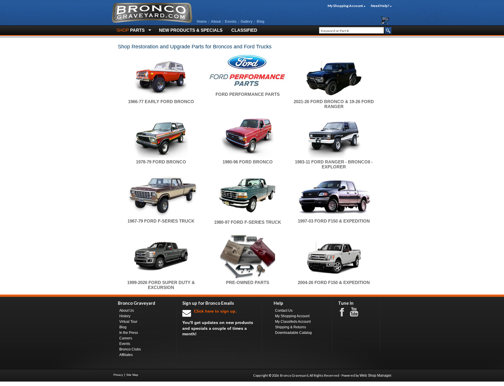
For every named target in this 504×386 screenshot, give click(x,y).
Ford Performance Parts (248, 94)
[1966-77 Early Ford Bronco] (161, 75)
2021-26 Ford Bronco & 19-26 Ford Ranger (334, 104)
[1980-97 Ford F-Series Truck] (247, 196)
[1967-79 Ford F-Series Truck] (161, 195)
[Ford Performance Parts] (247, 72)
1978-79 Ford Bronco (161, 161)
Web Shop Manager (375, 375)
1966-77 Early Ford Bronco (161, 101)
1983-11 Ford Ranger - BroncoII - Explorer (334, 164)
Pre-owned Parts (247, 282)
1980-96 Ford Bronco (248, 161)
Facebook (345, 311)
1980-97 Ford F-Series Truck (247, 222)
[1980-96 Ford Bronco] (247, 136)
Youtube (357, 312)
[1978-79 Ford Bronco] (161, 136)
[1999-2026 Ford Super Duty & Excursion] (161, 256)
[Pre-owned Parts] (247, 256)
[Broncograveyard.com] (152, 22)
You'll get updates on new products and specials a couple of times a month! (217, 322)
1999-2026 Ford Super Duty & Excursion (161, 285)
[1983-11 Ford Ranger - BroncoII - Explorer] (334, 136)
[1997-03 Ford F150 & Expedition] (334, 195)
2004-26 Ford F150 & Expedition (334, 282)
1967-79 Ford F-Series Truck (161, 220)
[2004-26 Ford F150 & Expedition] (334, 256)
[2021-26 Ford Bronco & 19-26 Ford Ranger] (334, 75)
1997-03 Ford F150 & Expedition (334, 220)
